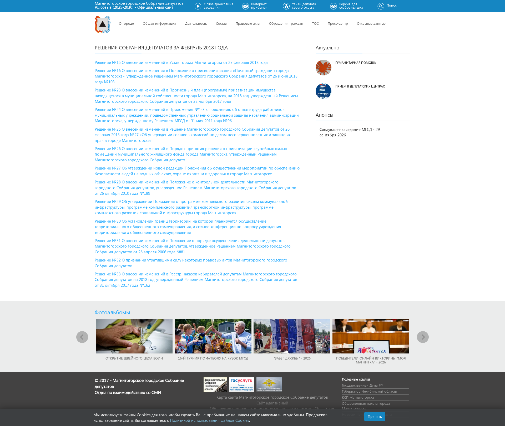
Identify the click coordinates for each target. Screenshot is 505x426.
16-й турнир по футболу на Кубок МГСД (213, 358)
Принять (375, 416)
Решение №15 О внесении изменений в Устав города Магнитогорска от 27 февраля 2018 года (181, 62)
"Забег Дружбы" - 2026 (292, 358)
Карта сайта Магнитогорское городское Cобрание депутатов (272, 397)
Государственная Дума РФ (362, 385)
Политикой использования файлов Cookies (209, 420)
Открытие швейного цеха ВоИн (134, 358)
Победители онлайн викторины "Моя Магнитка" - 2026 (371, 360)
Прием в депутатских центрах (360, 86)
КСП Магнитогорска (358, 397)
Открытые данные (371, 23)
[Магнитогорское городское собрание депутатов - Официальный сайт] (102, 24)
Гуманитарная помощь (355, 63)
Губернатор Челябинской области (369, 391)
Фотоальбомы (112, 312)
